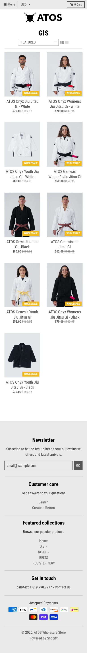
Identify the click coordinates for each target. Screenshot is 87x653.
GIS (42, 546)
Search (43, 502)
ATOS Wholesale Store (50, 632)
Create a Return (43, 508)
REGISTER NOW (44, 563)
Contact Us (62, 587)
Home (43, 541)
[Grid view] (62, 42)
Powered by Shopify (43, 638)
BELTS (43, 558)
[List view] (66, 42)
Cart (78, 4)
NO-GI (42, 552)
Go (78, 466)
